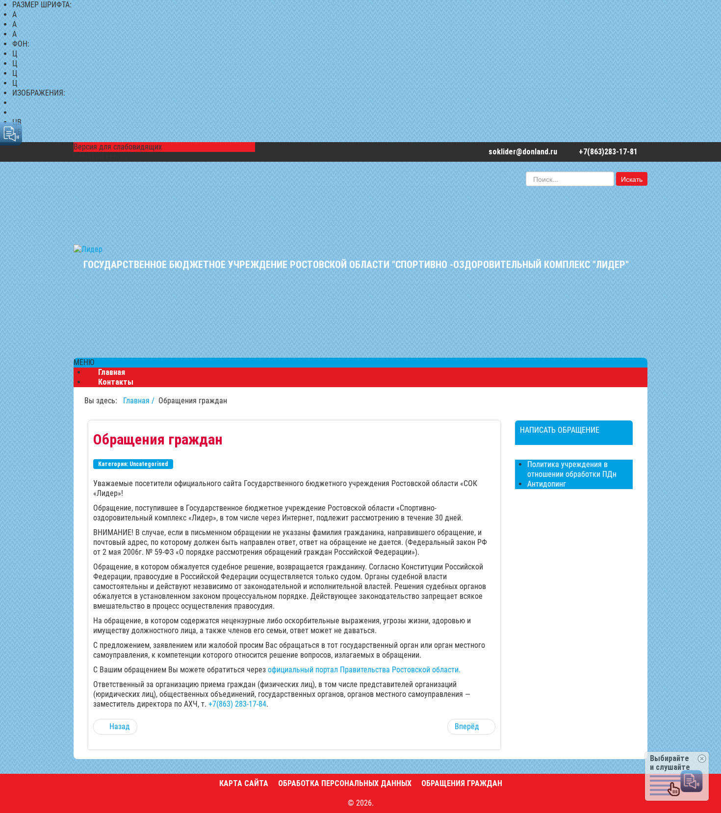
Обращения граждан (461, 783)
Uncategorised (148, 464)
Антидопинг (546, 484)
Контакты (115, 382)
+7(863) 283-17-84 (237, 704)
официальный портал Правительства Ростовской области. (364, 669)
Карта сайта (243, 783)
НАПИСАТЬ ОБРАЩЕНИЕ (559, 430)
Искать (632, 179)
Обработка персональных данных (345, 783)
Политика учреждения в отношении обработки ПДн (572, 469)
